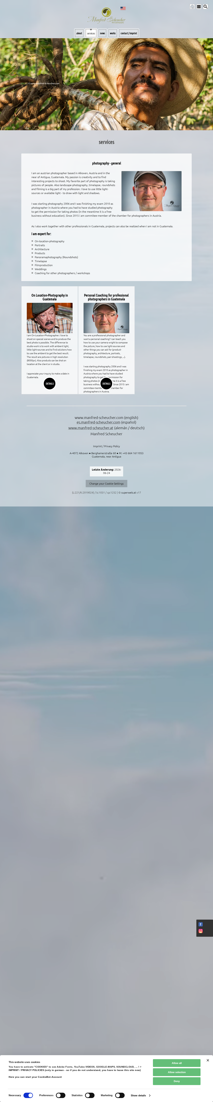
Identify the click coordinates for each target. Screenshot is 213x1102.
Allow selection (177, 1072)
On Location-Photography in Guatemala (49, 297)
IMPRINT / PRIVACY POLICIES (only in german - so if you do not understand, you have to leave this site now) (75, 1070)
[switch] (60, 1095)
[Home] (192, 6)
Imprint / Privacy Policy (106, 446)
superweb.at (128, 492)
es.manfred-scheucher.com (98, 422)
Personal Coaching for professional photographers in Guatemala (106, 297)
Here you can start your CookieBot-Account (35, 1077)
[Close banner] (208, 1060)
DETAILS (50, 383)
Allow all (177, 1063)
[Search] (205, 6)
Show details (138, 1095)
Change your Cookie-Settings (106, 483)
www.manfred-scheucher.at (90, 428)
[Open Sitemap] (198, 6)
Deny (177, 1081)
